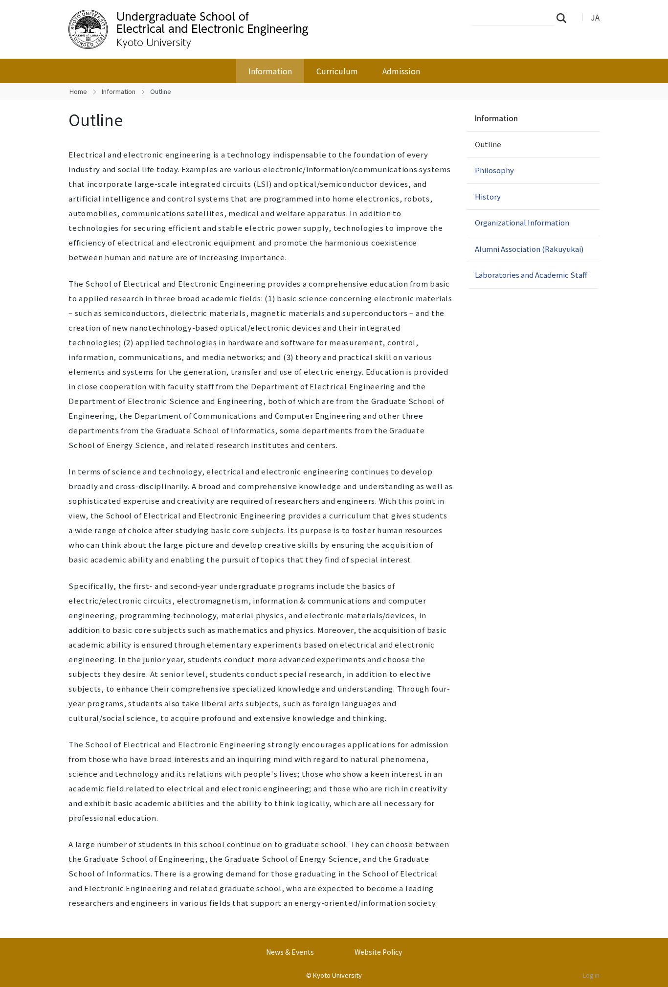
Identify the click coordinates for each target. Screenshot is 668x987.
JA (595, 17)
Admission (401, 71)
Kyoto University (337, 975)
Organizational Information (522, 222)
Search (564, 17)
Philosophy (494, 170)
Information (270, 71)
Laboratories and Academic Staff (531, 274)
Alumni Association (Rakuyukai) (529, 249)
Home (78, 91)
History (488, 196)
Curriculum (337, 71)
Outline (488, 144)
